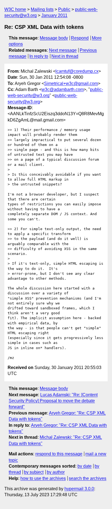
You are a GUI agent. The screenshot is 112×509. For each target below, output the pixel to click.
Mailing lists (42, 9)
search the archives (87, 478)
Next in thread (64, 56)
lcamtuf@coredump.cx (76, 71)
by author (56, 472)
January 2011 (54, 15)
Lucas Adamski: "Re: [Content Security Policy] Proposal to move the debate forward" (53, 400)
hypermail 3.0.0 (79, 488)
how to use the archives (43, 478)
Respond (80, 38)
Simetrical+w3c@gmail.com (71, 83)
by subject (33, 472)
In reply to (38, 56)
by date (84, 466)
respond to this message (58, 454)
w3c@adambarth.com (63, 89)
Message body (54, 38)
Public (64, 9)
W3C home (15, 9)
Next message (63, 50)
